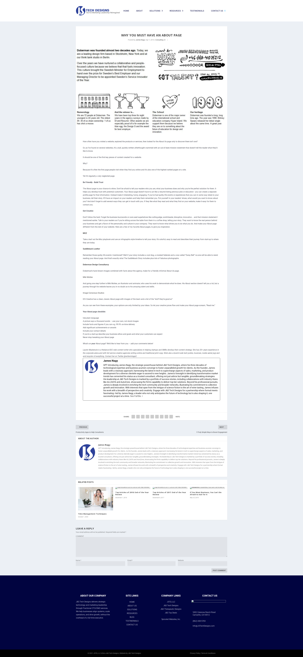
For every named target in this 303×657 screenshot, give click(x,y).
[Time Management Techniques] (95, 498)
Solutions (154, 11)
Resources (175, 11)
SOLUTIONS (132, 609)
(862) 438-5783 (199, 621)
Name (78, 560)
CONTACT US (132, 625)
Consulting (159, 40)
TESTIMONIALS (132, 621)
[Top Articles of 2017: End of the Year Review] (170, 488)
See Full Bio (135, 396)
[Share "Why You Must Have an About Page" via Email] (166, 416)
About (139, 11)
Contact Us (217, 11)
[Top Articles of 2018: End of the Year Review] (132, 488)
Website (181, 560)
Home (126, 11)
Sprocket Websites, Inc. (170, 619)
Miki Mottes (88, 277)
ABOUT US (132, 606)
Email (130, 560)
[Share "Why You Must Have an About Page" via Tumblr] (142, 416)
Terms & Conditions (208, 653)
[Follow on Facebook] (200, 633)
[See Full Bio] (142, 396)
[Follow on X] (213, 633)
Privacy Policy (195, 653)
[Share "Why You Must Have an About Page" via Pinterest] (147, 416)
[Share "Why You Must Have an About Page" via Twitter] (138, 416)
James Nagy (140, 40)
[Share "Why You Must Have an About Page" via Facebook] (133, 416)
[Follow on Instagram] (206, 633)
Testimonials (197, 11)
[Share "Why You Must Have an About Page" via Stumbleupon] (161, 416)
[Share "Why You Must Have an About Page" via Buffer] (157, 416)
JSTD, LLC (171, 602)
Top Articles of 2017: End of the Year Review (169, 493)
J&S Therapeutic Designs (170, 609)
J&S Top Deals (171, 613)
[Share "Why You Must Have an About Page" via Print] (171, 416)
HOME (132, 602)
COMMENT (80, 536)
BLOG (132, 617)
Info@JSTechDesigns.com (204, 626)
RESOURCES (132, 613)
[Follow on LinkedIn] (219, 633)
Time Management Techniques (92, 514)
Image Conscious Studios (93, 293)
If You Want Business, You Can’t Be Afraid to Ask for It (205, 493)
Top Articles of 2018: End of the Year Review (132, 493)
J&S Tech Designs (170, 605)
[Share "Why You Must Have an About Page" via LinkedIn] (152, 416)
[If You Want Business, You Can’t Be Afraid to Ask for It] (207, 488)
